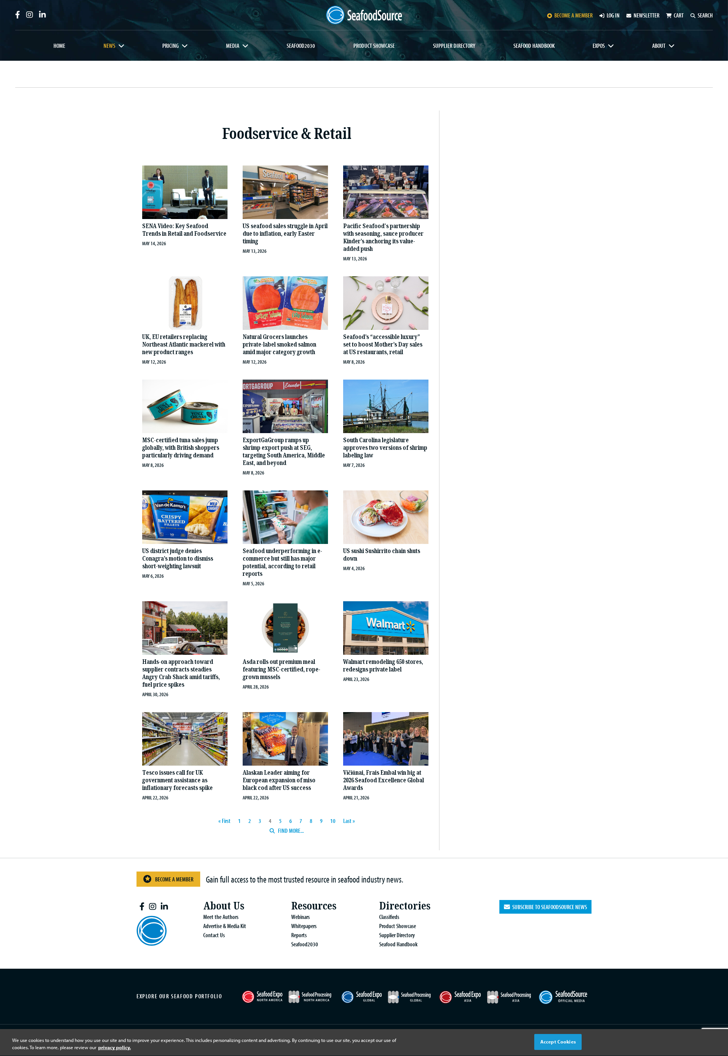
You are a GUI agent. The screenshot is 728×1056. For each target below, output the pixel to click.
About (658, 45)
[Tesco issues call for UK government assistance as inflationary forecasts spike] (185, 740)
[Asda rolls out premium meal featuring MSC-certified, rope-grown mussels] (285, 629)
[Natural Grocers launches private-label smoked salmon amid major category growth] (285, 304)
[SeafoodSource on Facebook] (17, 15)
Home (59, 45)
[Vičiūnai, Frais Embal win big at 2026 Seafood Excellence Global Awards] (385, 740)
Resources (313, 906)
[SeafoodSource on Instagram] (29, 15)
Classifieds (389, 916)
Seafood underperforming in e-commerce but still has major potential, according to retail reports (282, 562)
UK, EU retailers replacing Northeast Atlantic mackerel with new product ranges (183, 344)
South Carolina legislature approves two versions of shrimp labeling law (385, 448)
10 (333, 820)
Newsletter (646, 15)
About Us (223, 906)
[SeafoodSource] (364, 15)
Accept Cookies (558, 1042)
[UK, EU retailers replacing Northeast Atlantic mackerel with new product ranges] (185, 304)
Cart (679, 15)
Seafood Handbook (534, 45)
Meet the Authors (220, 916)
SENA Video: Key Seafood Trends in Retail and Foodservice (184, 230)
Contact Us (214, 935)
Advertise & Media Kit (224, 926)
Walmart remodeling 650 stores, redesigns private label (383, 665)
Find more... (290, 830)
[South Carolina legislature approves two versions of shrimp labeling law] (385, 407)
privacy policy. (114, 1048)
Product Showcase (374, 45)
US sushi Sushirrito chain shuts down (381, 555)
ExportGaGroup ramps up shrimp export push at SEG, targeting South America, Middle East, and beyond (284, 451)
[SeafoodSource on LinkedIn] (42, 15)
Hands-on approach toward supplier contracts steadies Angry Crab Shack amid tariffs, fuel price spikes (181, 673)
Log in (613, 15)
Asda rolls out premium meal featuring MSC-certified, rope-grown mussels (281, 669)
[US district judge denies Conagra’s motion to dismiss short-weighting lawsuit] (185, 518)
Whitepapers (304, 926)
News (109, 45)
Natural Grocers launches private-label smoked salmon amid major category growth (279, 344)
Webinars (300, 916)
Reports (299, 935)
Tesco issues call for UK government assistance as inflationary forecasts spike (177, 780)
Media (232, 45)
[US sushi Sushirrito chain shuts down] (385, 518)
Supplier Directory (454, 45)
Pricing (170, 45)
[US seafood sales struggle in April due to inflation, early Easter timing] (285, 193)
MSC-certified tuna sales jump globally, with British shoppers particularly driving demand (180, 448)
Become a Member (174, 879)
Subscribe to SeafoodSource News (548, 907)
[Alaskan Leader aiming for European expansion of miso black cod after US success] (285, 740)
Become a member (573, 15)
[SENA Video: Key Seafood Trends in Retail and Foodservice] (185, 193)
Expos (599, 45)
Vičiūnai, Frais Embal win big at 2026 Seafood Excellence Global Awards (383, 780)
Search (705, 15)
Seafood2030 (301, 45)
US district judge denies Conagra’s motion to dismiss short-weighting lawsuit (177, 559)
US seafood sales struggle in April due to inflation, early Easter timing (285, 234)
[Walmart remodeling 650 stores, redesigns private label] (385, 629)
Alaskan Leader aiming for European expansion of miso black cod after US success (279, 780)
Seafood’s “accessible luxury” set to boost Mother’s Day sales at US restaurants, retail (382, 344)
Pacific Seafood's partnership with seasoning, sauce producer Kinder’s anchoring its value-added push (383, 237)
